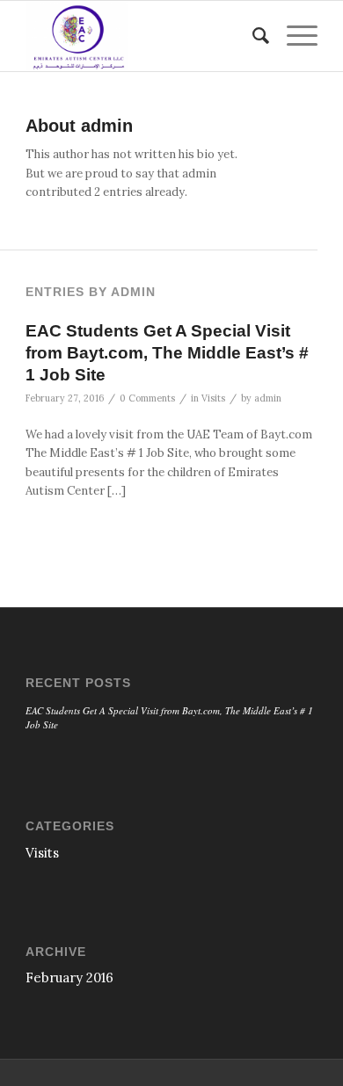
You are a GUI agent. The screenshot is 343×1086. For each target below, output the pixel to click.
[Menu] (293, 36)
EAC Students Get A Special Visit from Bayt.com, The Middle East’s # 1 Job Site (167, 352)
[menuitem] (252, 36)
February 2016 (69, 977)
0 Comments (147, 398)
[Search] (252, 36)
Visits (213, 398)
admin (267, 398)
